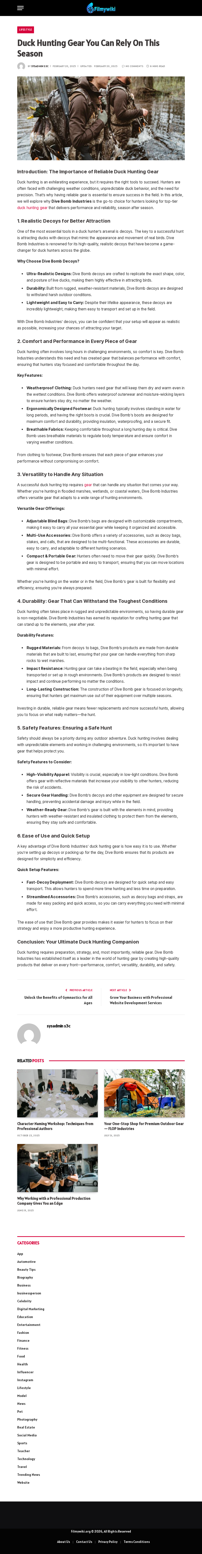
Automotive (26, 1261)
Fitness (22, 1348)
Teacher (23, 1451)
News (21, 1403)
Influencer (25, 1372)
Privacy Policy (108, 1542)
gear (88, 484)
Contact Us (84, 1542)
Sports (22, 1443)
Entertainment (28, 1324)
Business (24, 1285)
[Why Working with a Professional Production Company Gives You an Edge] (57, 1168)
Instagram (25, 1380)
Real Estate (26, 1427)
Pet (20, 1411)
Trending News (28, 1474)
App (20, 1253)
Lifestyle (25, 29)
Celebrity (24, 1301)
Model (22, 1395)
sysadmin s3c (40, 66)
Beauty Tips (26, 1269)
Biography (25, 1277)
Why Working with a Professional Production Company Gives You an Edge (53, 1201)
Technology (26, 1459)
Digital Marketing (30, 1309)
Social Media (27, 1435)
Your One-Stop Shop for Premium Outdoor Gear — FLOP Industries (144, 1126)
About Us (63, 1542)
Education (25, 1317)
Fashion (23, 1332)
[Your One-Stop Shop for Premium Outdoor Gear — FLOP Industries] (144, 1093)
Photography (27, 1419)
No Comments (134, 66)
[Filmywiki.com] (101, 8)
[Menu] (20, 8)
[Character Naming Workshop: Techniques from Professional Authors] (57, 1093)
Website (23, 1482)
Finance (23, 1340)
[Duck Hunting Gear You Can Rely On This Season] (101, 118)
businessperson (29, 1293)
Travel (22, 1467)
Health (22, 1364)
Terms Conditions (137, 1542)
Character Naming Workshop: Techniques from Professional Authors (55, 1126)
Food (21, 1356)
